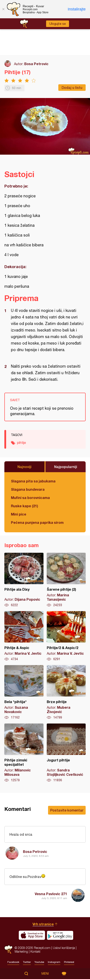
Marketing (21, 951)
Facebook (13, 962)
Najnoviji (24, 467)
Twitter (27, 962)
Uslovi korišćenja (64, 948)
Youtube (39, 962)
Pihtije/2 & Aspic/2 (66, 636)
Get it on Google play (60, 935)
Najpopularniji (65, 467)
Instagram (54, 962)
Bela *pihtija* (23, 692)
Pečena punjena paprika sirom (37, 522)
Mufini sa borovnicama (30, 497)
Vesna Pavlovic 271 (51, 894)
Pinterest (69, 962)
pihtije (21, 443)
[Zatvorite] (3, 9)
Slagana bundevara (28, 489)
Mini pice (18, 514)
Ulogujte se (57, 23)
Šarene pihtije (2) (66, 580)
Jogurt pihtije (66, 753)
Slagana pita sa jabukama (33, 481)
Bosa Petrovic (36, 64)
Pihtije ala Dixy (23, 580)
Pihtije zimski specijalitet (23, 753)
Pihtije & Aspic (23, 636)
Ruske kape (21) (24, 506)
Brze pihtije (66, 692)
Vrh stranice (43, 924)
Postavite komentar (66, 810)
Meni (45, 973)
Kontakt (35, 951)
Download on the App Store (32, 935)
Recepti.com (8, 949)
